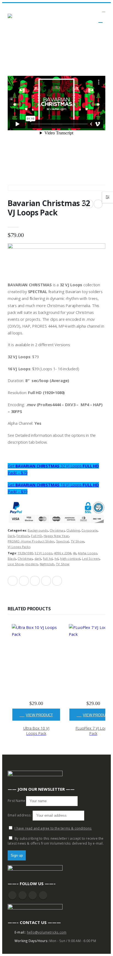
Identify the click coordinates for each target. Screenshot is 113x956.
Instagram (33, 895)
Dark (11, 536)
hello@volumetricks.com (46, 932)
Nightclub (47, 564)
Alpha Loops (87, 553)
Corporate (89, 530)
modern (31, 564)
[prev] (88, 204)
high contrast (70, 558)
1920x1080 (25, 553)
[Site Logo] (23, 17)
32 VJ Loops (43, 553)
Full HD (36, 536)
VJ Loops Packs (19, 547)
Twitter (24, 581)
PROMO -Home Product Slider (31, 541)
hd (56, 558)
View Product (39, 715)
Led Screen (91, 558)
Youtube (22, 895)
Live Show (16, 564)
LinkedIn (35, 581)
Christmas (57, 530)
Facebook (13, 581)
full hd (48, 558)
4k (74, 553)
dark (38, 558)
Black (12, 558)
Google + (46, 581)
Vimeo (43, 895)
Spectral (62, 541)
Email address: (20, 815)
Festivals (22, 536)
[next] (98, 204)
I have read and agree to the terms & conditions (53, 828)
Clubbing (73, 530)
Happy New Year (56, 536)
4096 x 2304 (62, 553)
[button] (103, 10)
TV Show (77, 541)
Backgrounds (38, 530)
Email (57, 581)
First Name (16, 800)
